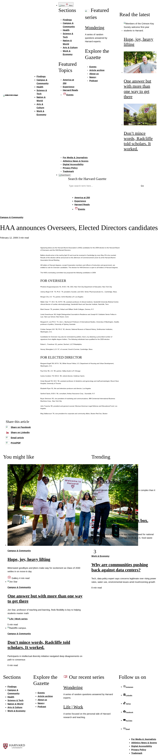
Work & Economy (100, 556)
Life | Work (73, 707)
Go (142, 186)
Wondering (94, 27)
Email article (17, 437)
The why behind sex (109, 481)
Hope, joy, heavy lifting (29, 559)
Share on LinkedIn (20, 432)
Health (94, 512)
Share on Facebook (21, 427)
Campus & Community (11, 217)
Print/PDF (16, 443)
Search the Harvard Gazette (87, 179)
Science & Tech (99, 473)
